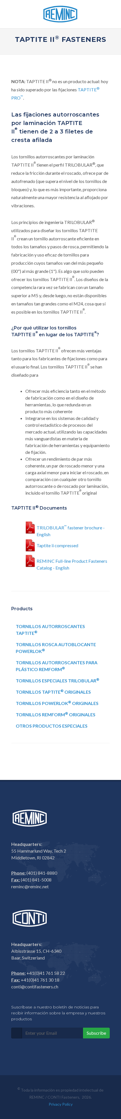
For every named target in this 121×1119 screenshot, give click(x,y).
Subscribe (96, 1033)
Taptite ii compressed (57, 545)
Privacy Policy (61, 1104)
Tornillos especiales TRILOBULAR (57, 680)
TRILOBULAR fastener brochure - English (71, 530)
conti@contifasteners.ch (34, 986)
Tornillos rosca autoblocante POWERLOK (56, 648)
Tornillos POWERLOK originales (57, 703)
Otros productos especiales (52, 725)
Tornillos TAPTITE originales (53, 692)
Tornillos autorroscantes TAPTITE (50, 630)
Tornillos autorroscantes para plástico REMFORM (56, 666)
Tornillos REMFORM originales (55, 714)
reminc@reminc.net (30, 886)
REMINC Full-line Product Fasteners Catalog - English (72, 563)
